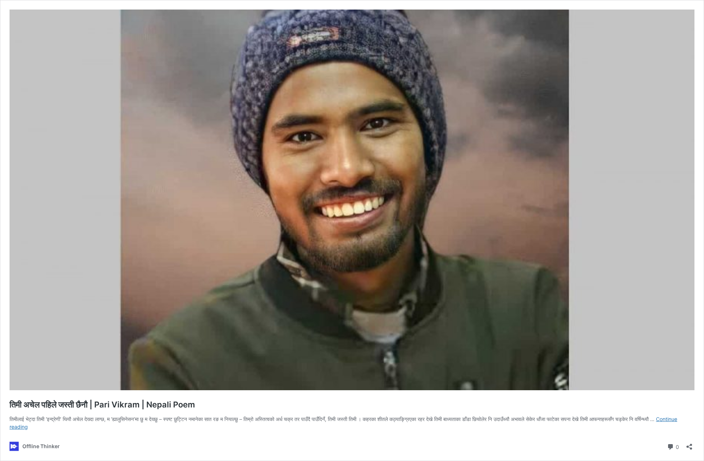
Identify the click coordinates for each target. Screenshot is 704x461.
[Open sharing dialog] (689, 444)
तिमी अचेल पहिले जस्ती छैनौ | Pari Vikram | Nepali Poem (102, 404)
